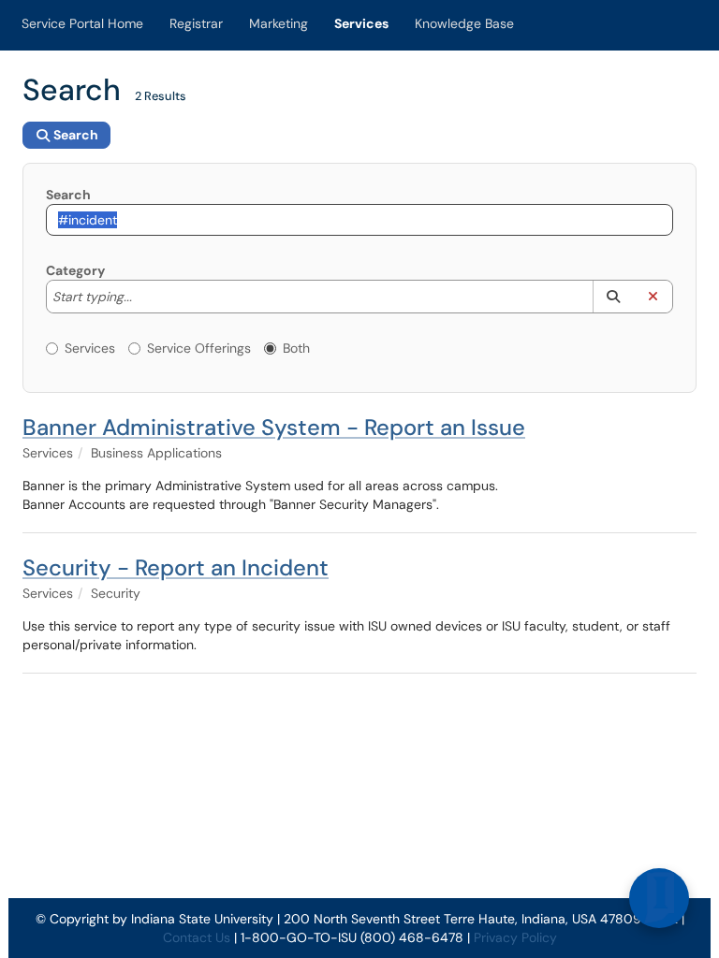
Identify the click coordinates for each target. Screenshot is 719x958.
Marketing (278, 23)
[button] (613, 296)
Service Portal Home (82, 23)
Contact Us (196, 937)
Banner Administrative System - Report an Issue (273, 427)
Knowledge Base (464, 23)
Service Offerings (199, 348)
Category (75, 270)
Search (68, 194)
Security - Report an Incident (175, 567)
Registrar (196, 23)
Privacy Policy (515, 937)
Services (361, 23)
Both (296, 348)
